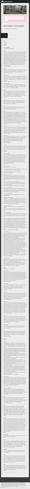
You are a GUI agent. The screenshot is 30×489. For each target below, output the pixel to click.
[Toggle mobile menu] (28, 1)
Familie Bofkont (11, 481)
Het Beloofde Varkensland (17, 481)
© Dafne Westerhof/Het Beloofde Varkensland (10, 472)
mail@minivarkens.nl (21, 486)
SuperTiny (6, 487)
